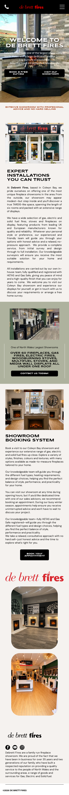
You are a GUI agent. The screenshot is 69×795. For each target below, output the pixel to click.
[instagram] (22, 748)
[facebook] (7, 748)
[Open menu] (62, 6)
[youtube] (15, 748)
